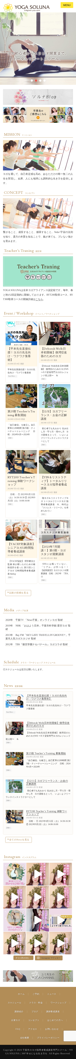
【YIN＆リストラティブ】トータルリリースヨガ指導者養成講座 (54, 483)
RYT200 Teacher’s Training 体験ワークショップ (21, 481)
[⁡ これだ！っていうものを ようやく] (60, 920)
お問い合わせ (52, 1029)
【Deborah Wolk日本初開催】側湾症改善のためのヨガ (54, 352)
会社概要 (24, 1038)
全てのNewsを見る (19, 839)
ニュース (51, 994)
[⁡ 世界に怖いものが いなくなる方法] (14, 897)
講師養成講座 (53, 1011)
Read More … (12, 376)
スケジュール (14, 1002)
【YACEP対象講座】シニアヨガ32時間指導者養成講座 (21, 547)
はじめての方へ (55, 1020)
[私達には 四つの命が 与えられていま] (60, 943)
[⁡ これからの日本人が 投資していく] (60, 897)
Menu (67, 5)
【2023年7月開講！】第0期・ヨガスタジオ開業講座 (53, 550)
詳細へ (44, 379)
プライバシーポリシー (48, 1038)
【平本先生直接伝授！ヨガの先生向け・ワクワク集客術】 (19, 354)
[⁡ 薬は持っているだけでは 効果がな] (14, 943)
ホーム (21, 994)
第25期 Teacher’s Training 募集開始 (21, 413)
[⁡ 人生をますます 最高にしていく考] (37, 897)
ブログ (34, 1011)
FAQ (18, 1029)
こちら (39, 299)
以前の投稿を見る (19, 593)
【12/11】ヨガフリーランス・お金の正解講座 (54, 415)
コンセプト (33, 1020)
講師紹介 (19, 1011)
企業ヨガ (15, 1020)
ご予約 (36, 994)
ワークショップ (58, 1002)
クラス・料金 (36, 1002)
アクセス (32, 1029)
